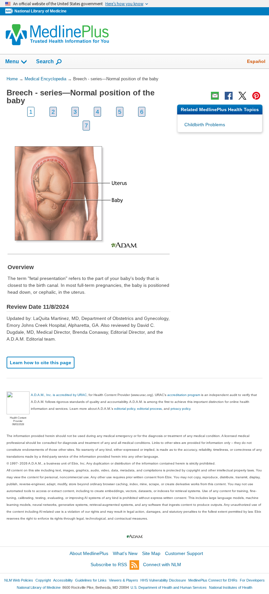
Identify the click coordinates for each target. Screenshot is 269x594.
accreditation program (183, 395)
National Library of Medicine (40, 11)
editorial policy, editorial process (138, 408)
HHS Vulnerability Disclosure (163, 580)
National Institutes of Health (230, 587)
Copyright (43, 580)
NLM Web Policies (18, 580)
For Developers (252, 580)
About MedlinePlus (89, 553)
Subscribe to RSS (109, 564)
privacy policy (180, 408)
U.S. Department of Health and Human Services (169, 587)
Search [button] (45, 61)
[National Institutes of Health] (9, 11)
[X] (242, 95)
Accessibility (63, 580)
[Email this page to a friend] (215, 95)
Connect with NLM (162, 564)
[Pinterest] (256, 95)
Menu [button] (12, 61)
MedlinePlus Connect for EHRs (213, 580)
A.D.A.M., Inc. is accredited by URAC (59, 395)
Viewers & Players (123, 580)
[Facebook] (228, 95)
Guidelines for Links (91, 580)
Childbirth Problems (204, 124)
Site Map (151, 553)
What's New (125, 553)
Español (256, 61)
